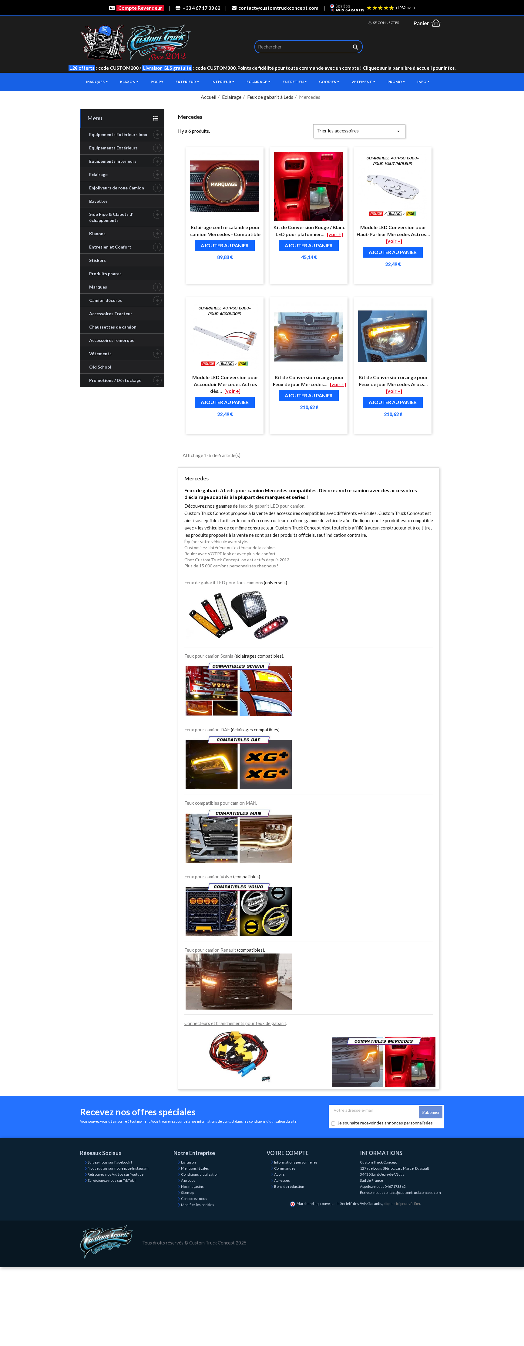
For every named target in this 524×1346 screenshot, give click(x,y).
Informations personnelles (295, 1162)
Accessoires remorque (111, 340)
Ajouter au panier (225, 245)
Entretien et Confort (110, 246)
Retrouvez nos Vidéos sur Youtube (115, 1174)
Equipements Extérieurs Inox (118, 134)
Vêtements (100, 353)
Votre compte (288, 1153)
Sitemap (187, 1192)
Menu (94, 118)
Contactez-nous (194, 1198)
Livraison (188, 1162)
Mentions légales (195, 1168)
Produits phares (105, 273)
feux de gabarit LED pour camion (271, 506)
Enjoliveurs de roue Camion (116, 187)
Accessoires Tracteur (110, 313)
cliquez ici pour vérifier (402, 1203)
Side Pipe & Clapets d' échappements (111, 217)
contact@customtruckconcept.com (278, 8)
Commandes (284, 1168)
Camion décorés (105, 300)
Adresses (282, 1180)
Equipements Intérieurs (112, 161)
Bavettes (98, 201)
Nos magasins (192, 1186)
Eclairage (98, 174)
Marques (98, 286)
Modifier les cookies (197, 1204)
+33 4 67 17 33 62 (201, 8)
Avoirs (279, 1174)
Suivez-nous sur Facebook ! (110, 1162)
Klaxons (97, 233)
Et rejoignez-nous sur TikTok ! (112, 1180)
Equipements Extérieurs (113, 147)
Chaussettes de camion (112, 326)
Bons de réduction (289, 1186)
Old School (100, 366)
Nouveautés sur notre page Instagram (118, 1168)
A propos (188, 1180)
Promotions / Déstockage (115, 380)
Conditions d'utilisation (200, 1174)
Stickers (97, 260)
